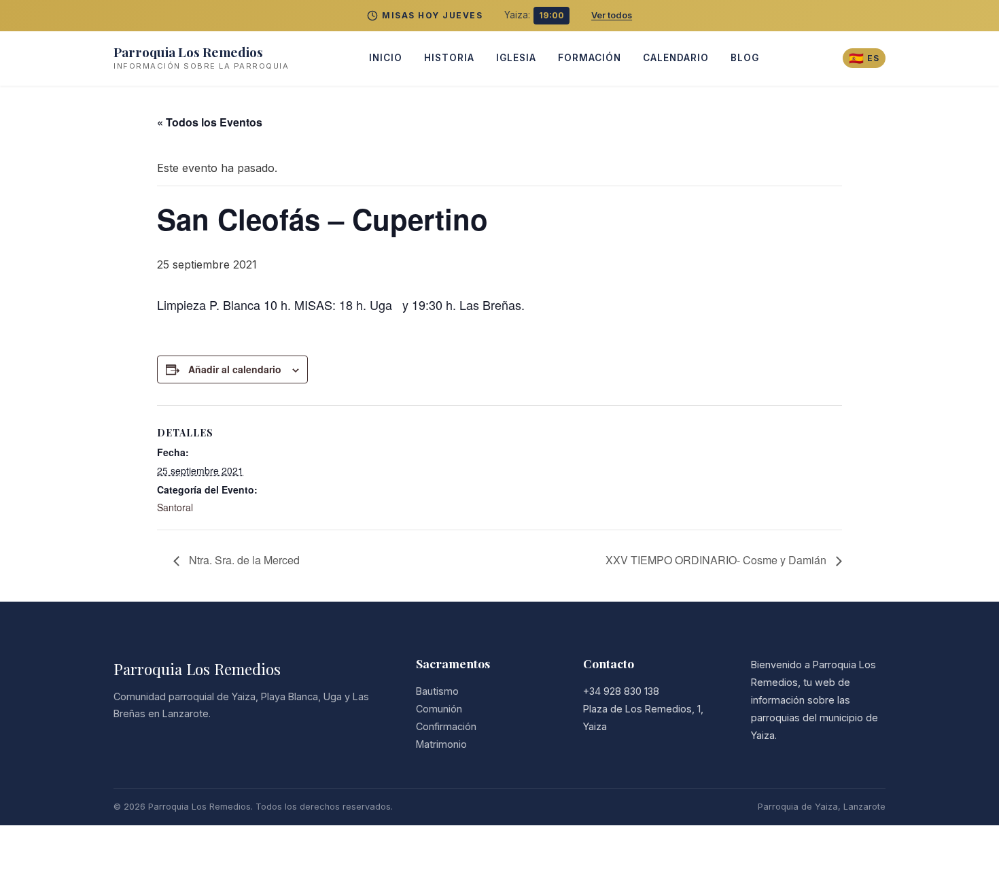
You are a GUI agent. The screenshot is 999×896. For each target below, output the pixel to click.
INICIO (385, 57)
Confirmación (446, 726)
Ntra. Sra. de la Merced (243, 560)
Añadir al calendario (234, 369)
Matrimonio (441, 744)
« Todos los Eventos (209, 122)
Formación (589, 57)
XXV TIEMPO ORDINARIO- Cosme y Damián (717, 560)
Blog (745, 57)
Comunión (439, 708)
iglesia (516, 57)
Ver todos (611, 15)
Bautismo (437, 691)
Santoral (175, 507)
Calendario (676, 57)
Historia (449, 57)
